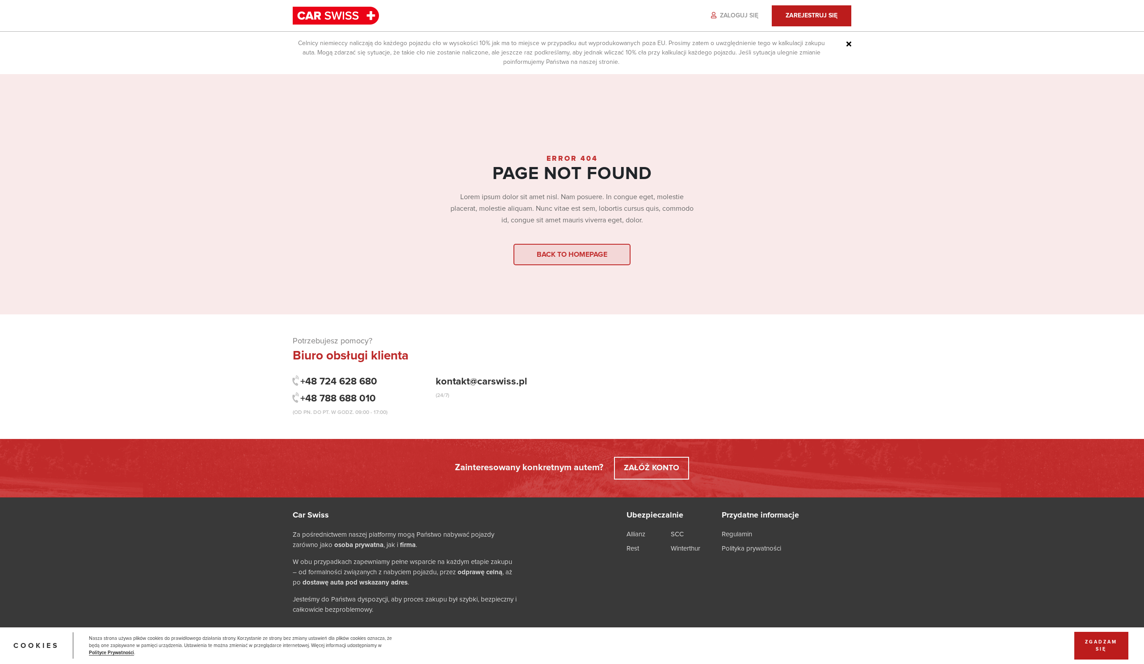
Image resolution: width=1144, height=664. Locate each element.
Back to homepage (572, 254)
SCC (677, 534)
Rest (633, 548)
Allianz (636, 534)
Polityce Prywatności (111, 653)
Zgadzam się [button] (1101, 645)
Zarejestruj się (811, 16)
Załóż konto (651, 468)
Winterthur (685, 548)
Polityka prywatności (751, 548)
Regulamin (737, 534)
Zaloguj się (738, 16)
